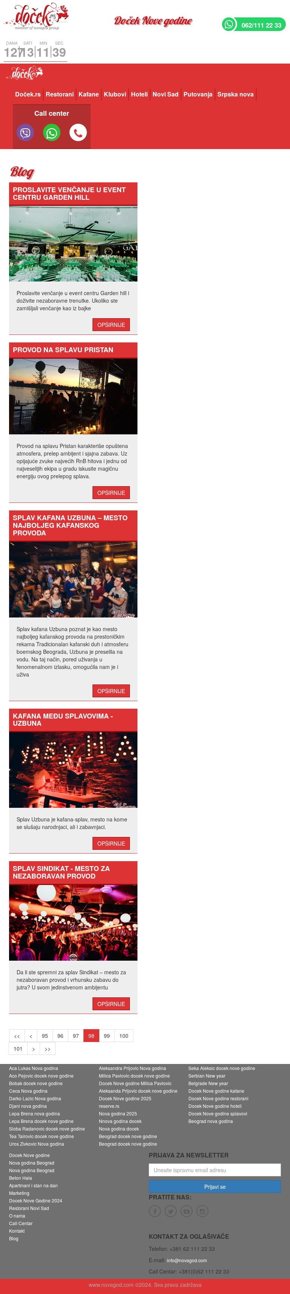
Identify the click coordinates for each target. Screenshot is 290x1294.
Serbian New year (206, 1075)
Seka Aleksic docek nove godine (221, 1068)
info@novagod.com (187, 1260)
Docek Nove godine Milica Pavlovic (135, 1083)
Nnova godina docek (120, 1121)
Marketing (19, 1193)
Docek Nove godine (29, 1155)
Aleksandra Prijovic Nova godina (132, 1068)
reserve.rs (109, 1106)
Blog (14, 1238)
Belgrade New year (208, 1083)
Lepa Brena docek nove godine (41, 1121)
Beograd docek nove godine (128, 1136)
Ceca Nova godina (28, 1090)
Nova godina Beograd (31, 1162)
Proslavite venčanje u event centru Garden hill (69, 193)
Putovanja (198, 94)
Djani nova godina (28, 1106)
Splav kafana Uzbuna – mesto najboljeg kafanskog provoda (70, 525)
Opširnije (111, 324)
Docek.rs (24, 75)
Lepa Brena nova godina (34, 1113)
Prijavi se (215, 1186)
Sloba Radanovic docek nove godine (47, 1128)
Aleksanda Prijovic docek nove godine (138, 1090)
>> (48, 1048)
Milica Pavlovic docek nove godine (134, 1075)
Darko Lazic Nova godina (35, 1098)
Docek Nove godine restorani (218, 1098)
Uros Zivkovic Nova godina (36, 1143)
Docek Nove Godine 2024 (35, 1200)
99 (107, 1035)
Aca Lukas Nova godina (33, 1068)
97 (76, 1035)
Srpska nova (236, 94)
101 (18, 1048)
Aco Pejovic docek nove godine (41, 1075)
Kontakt (17, 1230)
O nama (17, 1215)
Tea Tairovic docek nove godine (41, 1136)
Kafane (89, 94)
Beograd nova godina (210, 1121)
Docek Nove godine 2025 (125, 1098)
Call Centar (20, 1223)
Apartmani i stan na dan (33, 1185)
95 (45, 1035)
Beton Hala (20, 1177)
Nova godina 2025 (118, 1113)
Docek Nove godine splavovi (217, 1113)
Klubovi (115, 94)
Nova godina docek (119, 1128)
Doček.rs (28, 94)
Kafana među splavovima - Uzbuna (63, 719)
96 (60, 1035)
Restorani (60, 94)
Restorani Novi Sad (29, 1208)
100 (123, 1035)
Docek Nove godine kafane (216, 1090)
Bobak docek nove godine (36, 1083)
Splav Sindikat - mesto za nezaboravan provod (61, 872)
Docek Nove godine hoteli (215, 1106)
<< (17, 1035)
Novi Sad (166, 94)
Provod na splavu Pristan (63, 350)
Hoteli (139, 94)
